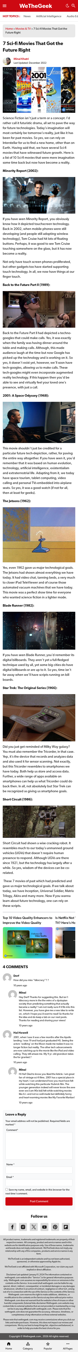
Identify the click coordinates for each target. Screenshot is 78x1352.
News (27, 16)
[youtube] (44, 1230)
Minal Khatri (21, 59)
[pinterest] (55, 1230)
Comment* (12, 1130)
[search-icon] (73, 6)
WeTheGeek (35, 6)
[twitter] (34, 1230)
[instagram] (23, 1230)
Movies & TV (23, 28)
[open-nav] (4, 6)
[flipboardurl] (66, 1230)
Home (9, 28)
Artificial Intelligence (48, 16)
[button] (67, 6)
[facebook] (12, 1230)
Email (10, 1177)
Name (10, 1164)
